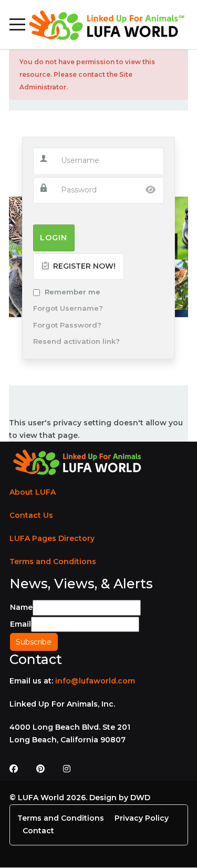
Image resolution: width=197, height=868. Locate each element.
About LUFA (32, 492)
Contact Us (31, 515)
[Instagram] (66, 769)
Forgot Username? (68, 308)
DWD (140, 797)
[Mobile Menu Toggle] (17, 25)
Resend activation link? (76, 341)
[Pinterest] (40, 769)
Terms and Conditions (52, 561)
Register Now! (83, 266)
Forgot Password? (67, 325)
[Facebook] (13, 769)
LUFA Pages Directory (52, 538)
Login (53, 237)
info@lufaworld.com (95, 681)
